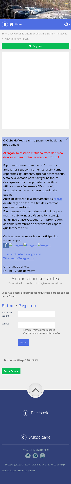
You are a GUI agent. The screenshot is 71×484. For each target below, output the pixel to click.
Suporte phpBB (26, 470)
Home (18, 24)
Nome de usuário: (7, 314)
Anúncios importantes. (17, 38)
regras (57, 199)
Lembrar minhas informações (39, 329)
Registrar (36, 46)
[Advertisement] (35, 90)
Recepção (62, 33)
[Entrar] (67, 24)
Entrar (8, 305)
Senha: (5, 323)
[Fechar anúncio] (67, 139)
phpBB (39, 450)
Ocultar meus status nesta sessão (41, 333)
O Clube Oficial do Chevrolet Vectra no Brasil (28, 33)
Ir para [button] (11, 371)
